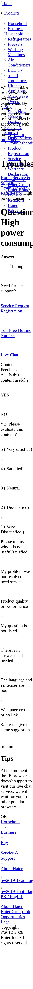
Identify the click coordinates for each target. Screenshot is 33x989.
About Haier (12, 868)
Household (17, 23)
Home (6, 177)
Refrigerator (12, 193)
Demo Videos (20, 137)
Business (15, 28)
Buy (4, 842)
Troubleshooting (15, 187)
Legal (6, 921)
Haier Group (19, 184)
